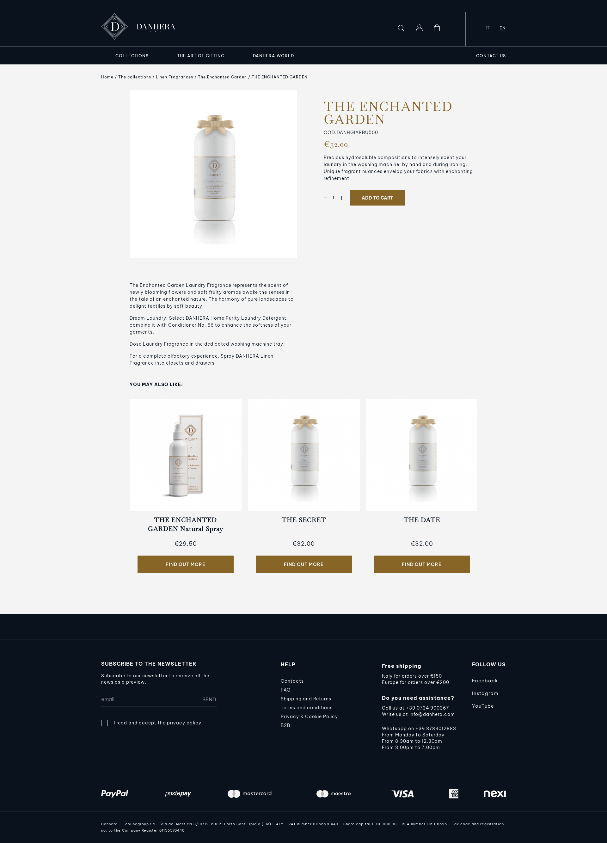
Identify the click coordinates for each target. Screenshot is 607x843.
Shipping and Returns (306, 699)
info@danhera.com (432, 714)
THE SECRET (304, 520)
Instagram (485, 693)
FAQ (286, 690)
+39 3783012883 (435, 728)
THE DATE (422, 520)
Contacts (292, 681)
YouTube (483, 706)
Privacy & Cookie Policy (309, 716)
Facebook (485, 681)
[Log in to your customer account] (419, 27)
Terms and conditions (307, 708)
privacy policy (184, 723)
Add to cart (377, 198)
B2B (285, 725)
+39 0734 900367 (427, 708)
